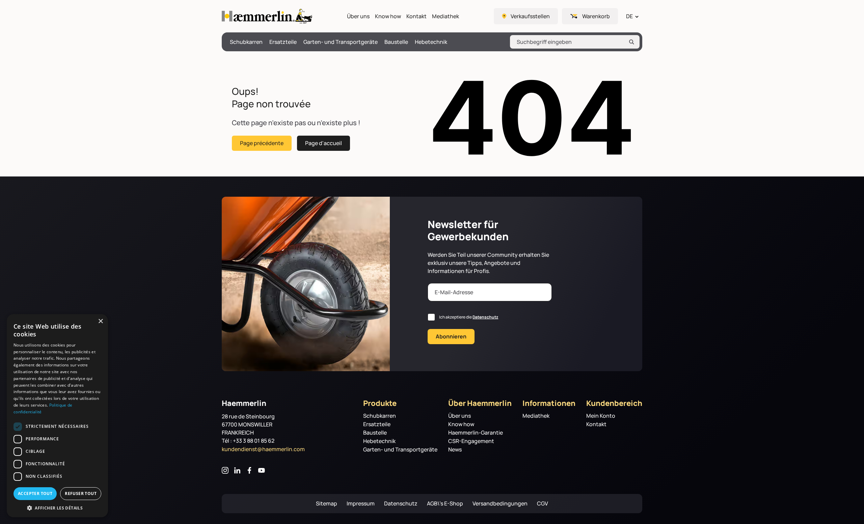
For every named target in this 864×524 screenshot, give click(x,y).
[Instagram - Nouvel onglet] (225, 470)
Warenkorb (596, 16)
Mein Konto (600, 415)
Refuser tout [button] (81, 493)
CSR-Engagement (471, 441)
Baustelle (396, 42)
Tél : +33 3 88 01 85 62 (248, 440)
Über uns (358, 16)
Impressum (361, 503)
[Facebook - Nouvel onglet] (249, 470)
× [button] (100, 321)
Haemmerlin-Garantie (475, 432)
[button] (57, 507)
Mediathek (445, 16)
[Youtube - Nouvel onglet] (261, 470)
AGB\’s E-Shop (445, 503)
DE (629, 16)
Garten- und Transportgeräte (340, 42)
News (455, 449)
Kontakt (416, 16)
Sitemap (326, 503)
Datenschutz (485, 317)
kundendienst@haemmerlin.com (263, 449)
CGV (542, 503)
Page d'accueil (323, 143)
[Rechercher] (631, 42)
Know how (388, 16)
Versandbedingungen (500, 503)
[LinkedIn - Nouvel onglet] (237, 470)
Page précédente (262, 143)
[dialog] (57, 415)
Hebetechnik (431, 42)
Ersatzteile (283, 42)
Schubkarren (246, 42)
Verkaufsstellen (530, 16)
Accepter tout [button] (35, 493)
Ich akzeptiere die (468, 317)
